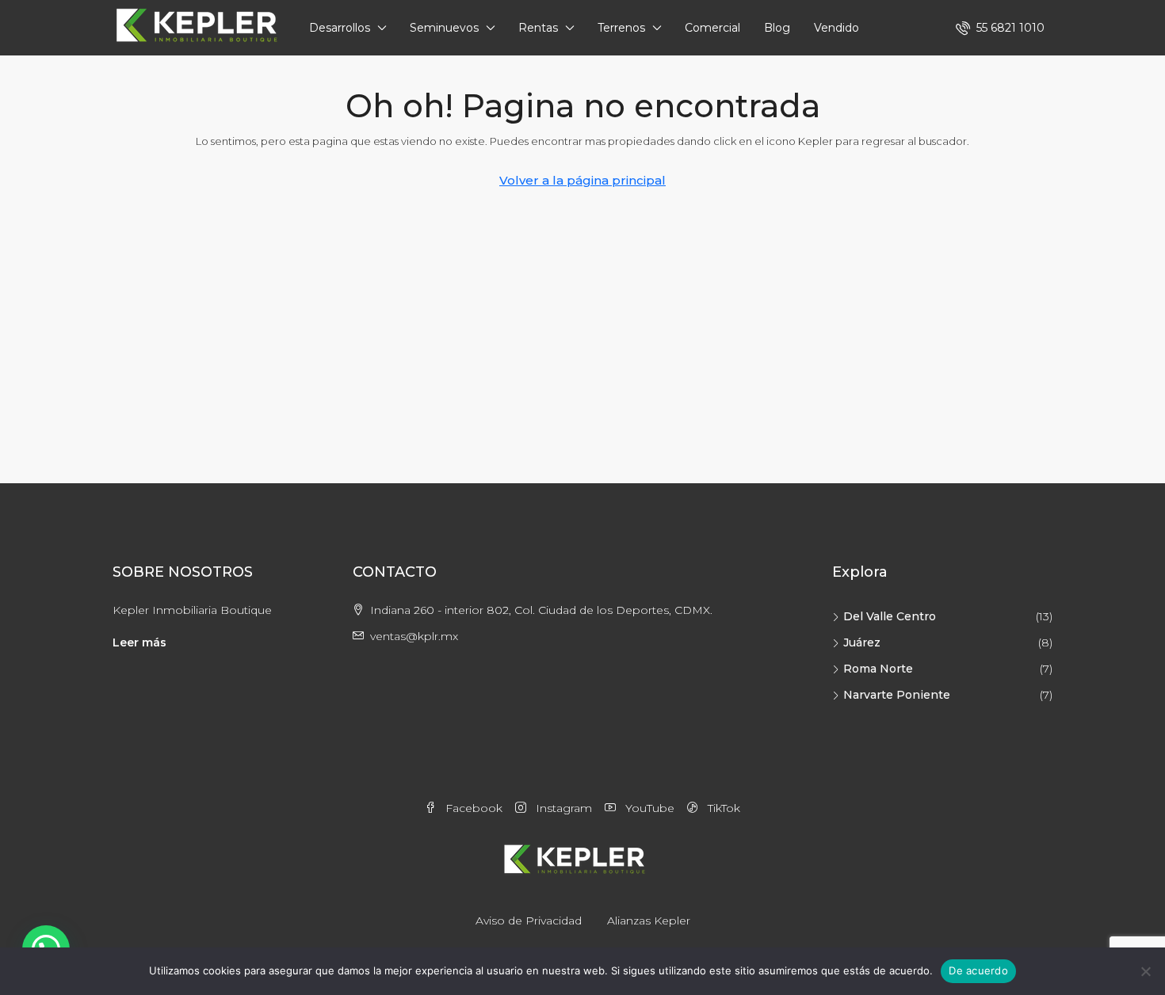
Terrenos (621, 28)
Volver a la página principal (582, 180)
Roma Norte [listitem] (878, 668)
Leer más (139, 642)
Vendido (836, 28)
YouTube (648, 808)
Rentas (538, 28)
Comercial (712, 28)
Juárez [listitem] (861, 642)
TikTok (722, 808)
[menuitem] (1000, 28)
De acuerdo (978, 970)
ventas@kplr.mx (414, 636)
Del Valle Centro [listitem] (889, 616)
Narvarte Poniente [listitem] (896, 695)
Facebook (472, 808)
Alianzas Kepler (648, 920)
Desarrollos (339, 28)
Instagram (562, 808)
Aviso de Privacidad (529, 920)
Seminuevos (444, 28)
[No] (1145, 971)
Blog (777, 28)
